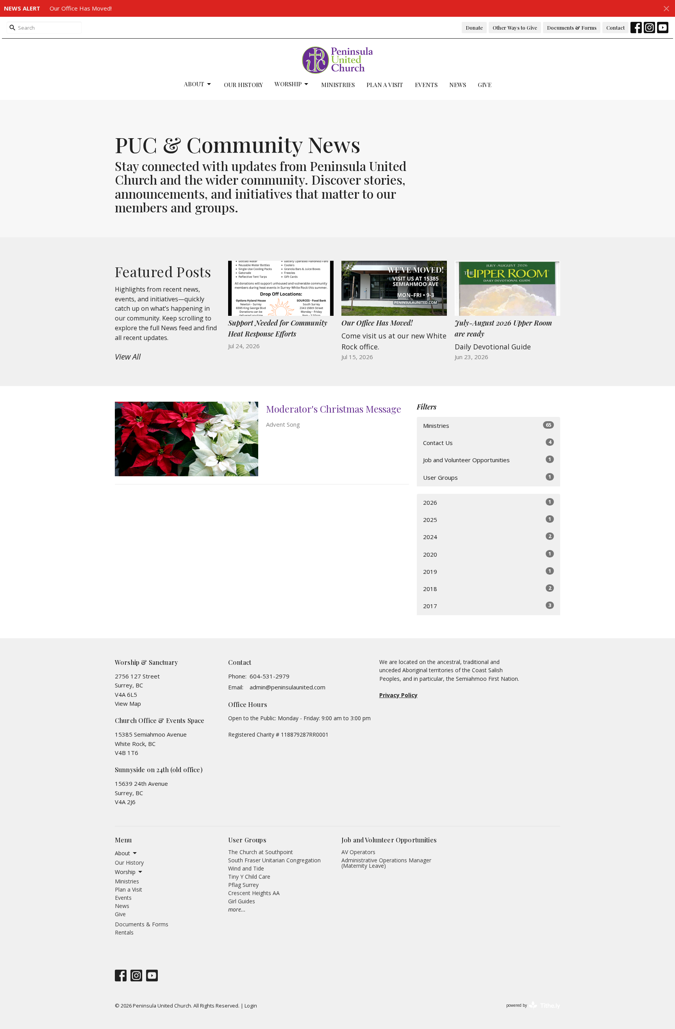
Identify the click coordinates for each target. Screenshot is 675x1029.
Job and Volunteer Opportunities (487, 460)
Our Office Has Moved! (81, 8)
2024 (487, 536)
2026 (487, 502)
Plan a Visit (384, 85)
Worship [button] (125, 872)
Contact (615, 27)
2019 (487, 571)
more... (237, 909)
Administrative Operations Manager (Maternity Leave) (386, 862)
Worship (288, 84)
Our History (243, 85)
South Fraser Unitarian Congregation (274, 860)
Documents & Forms (571, 27)
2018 (487, 588)
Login (251, 1005)
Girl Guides (241, 901)
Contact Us (487, 442)
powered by (529, 1011)
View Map (128, 703)
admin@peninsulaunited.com (287, 687)
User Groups (487, 477)
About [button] (122, 853)
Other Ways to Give (515, 27)
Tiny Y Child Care (249, 876)
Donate (474, 27)
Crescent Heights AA (254, 893)
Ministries (338, 85)
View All (128, 356)
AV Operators (358, 852)
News (457, 85)
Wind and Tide (246, 868)
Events (426, 85)
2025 (487, 519)
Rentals (124, 932)
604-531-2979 (269, 676)
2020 (487, 554)
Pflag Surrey (243, 884)
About (194, 84)
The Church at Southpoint (260, 852)
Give (484, 85)
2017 (487, 606)
